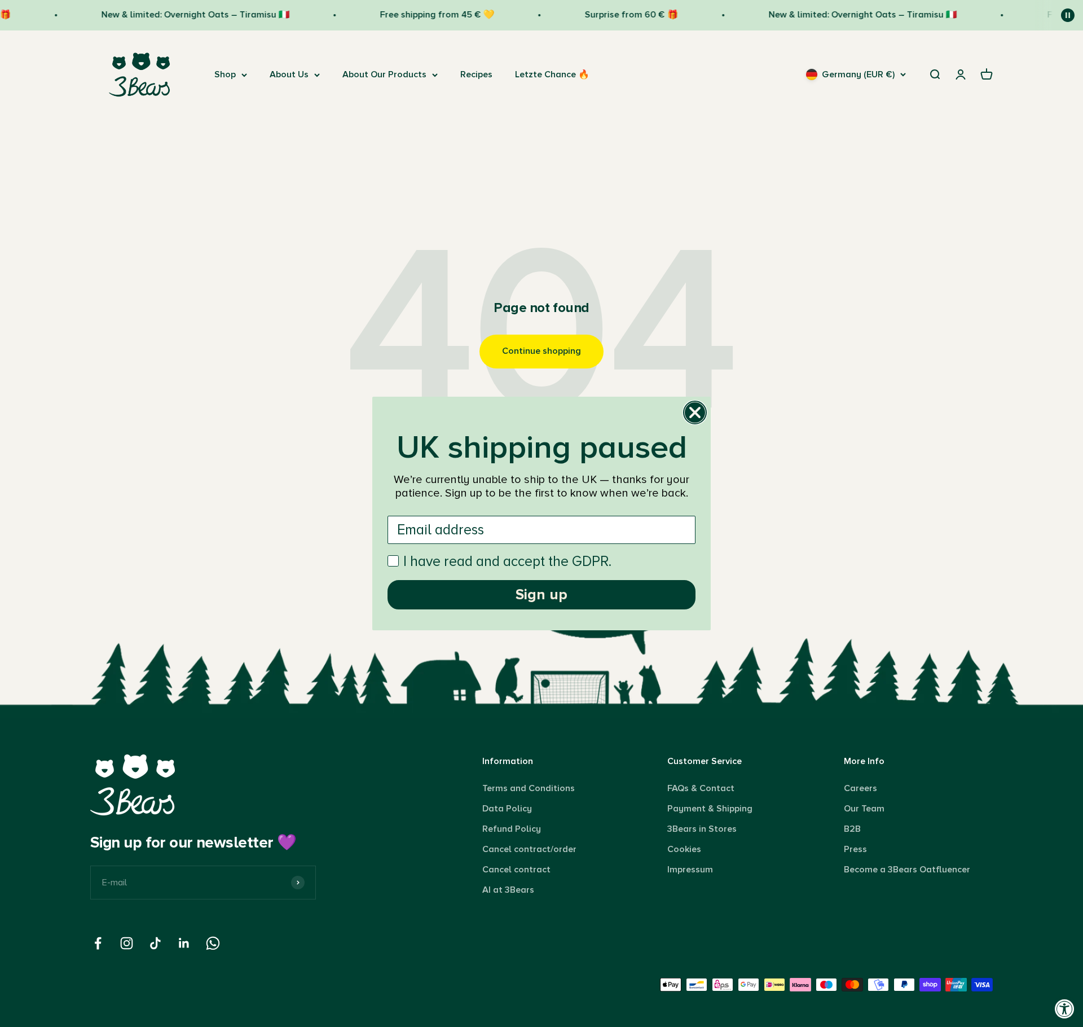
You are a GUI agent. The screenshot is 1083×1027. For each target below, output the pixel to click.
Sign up (541, 595)
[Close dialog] (695, 412)
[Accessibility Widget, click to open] (1064, 1008)
